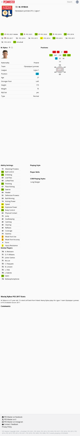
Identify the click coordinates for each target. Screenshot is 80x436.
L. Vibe (7, 270)
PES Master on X (10, 419)
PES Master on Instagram (13, 422)
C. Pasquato (9, 264)
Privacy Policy (7, 427)
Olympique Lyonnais (22, 11)
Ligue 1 (37, 11)
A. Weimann (9, 251)
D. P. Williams (10, 255)
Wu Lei (7, 261)
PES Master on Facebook (13, 417)
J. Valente (8, 273)
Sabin (7, 276)
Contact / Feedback (11, 424)
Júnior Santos (10, 258)
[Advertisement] (36, 25)
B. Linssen (8, 267)
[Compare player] (12, 47)
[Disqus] (40, 335)
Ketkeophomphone (12, 279)
